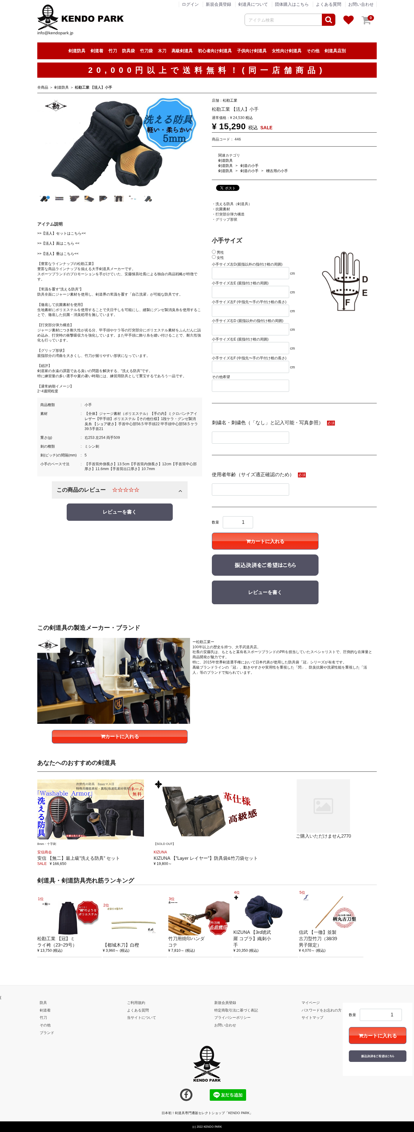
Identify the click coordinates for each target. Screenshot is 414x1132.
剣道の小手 (249, 165)
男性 (220, 252)
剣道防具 (76, 50)
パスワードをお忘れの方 (322, 1010)
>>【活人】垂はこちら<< (57, 253)
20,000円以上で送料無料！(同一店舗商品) (207, 70)
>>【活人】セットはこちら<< (61, 233)
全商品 (42, 87)
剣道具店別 (335, 50)
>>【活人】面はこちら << (58, 243)
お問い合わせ (361, 4)
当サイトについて (141, 1017)
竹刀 (113, 50)
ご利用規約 (136, 1002)
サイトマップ (312, 1017)
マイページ (311, 1002)
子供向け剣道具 (252, 50)
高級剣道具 (182, 50)
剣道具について (253, 4)
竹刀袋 (146, 50)
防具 (43, 1002)
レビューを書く (120, 511)
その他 (313, 50)
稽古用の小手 (277, 170)
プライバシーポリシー (232, 1017)
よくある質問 (328, 4)
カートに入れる (268, 541)
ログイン (190, 4)
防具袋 (128, 50)
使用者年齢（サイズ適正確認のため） (253, 474)
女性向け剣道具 (287, 50)
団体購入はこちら (292, 4)
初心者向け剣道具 (215, 50)
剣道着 (97, 50)
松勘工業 (230, 100)
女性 (220, 258)
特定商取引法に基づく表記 (236, 1010)
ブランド (47, 1033)
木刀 (162, 50)
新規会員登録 (218, 4)
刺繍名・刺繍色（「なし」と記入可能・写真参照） (267, 422)
